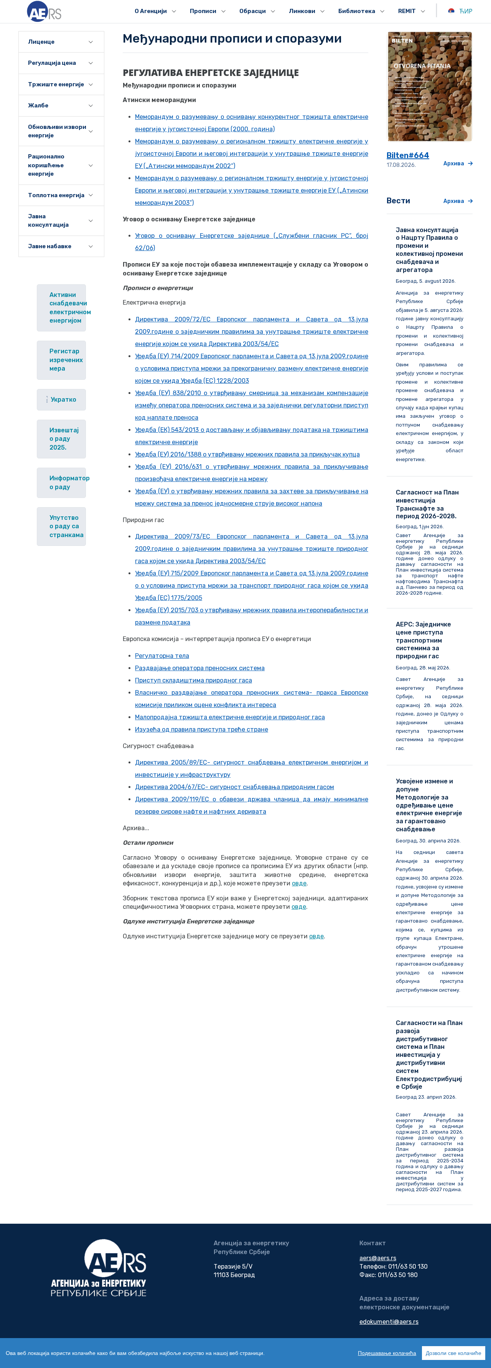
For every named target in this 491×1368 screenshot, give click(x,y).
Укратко (63, 399)
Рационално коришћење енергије (46, 165)
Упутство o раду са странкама (66, 526)
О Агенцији (151, 11)
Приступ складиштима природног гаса (193, 680)
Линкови (302, 11)
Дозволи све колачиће (453, 1353)
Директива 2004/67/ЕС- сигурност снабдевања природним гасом (234, 787)
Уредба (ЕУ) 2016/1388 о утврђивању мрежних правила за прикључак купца (247, 454)
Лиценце (41, 41)
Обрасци (252, 11)
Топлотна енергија (56, 195)
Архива (453, 163)
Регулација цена (52, 62)
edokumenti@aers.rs (389, 1321)
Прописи (203, 11)
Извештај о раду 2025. (64, 439)
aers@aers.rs (377, 1258)
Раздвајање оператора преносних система (200, 668)
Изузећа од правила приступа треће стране (201, 729)
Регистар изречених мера (66, 360)
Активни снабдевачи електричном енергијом (67, 307)
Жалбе (38, 105)
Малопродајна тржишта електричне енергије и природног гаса (230, 717)
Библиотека (356, 11)
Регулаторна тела (162, 655)
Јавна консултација (48, 220)
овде (299, 883)
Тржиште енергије (56, 84)
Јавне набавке (49, 246)
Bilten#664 (408, 155)
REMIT (407, 11)
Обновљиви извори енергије (57, 131)
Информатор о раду (67, 482)
